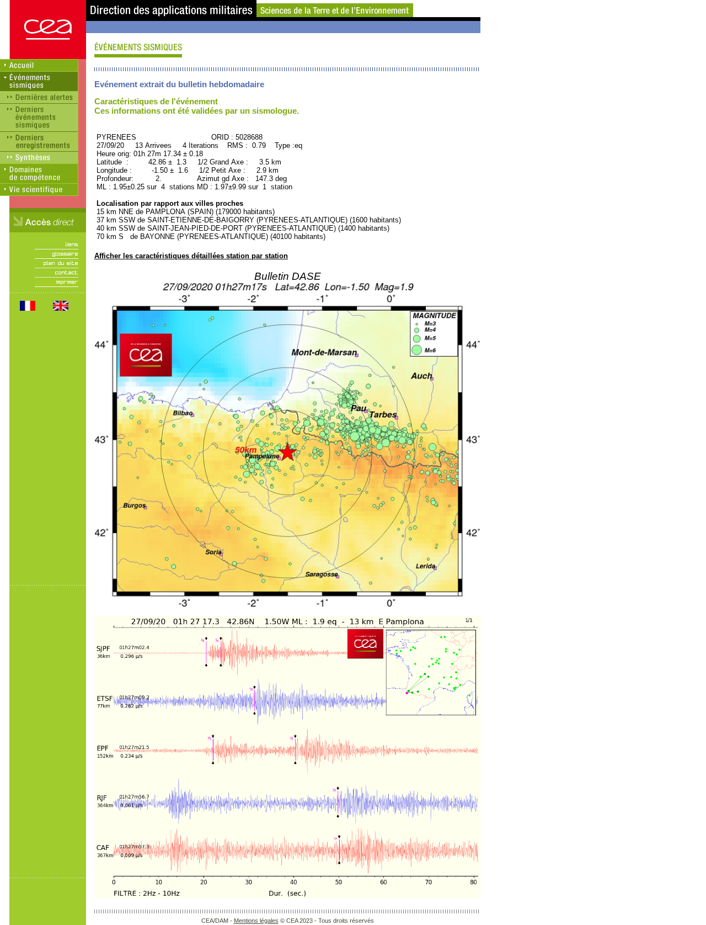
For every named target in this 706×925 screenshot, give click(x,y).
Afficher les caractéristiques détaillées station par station (191, 256)
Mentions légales (256, 920)
